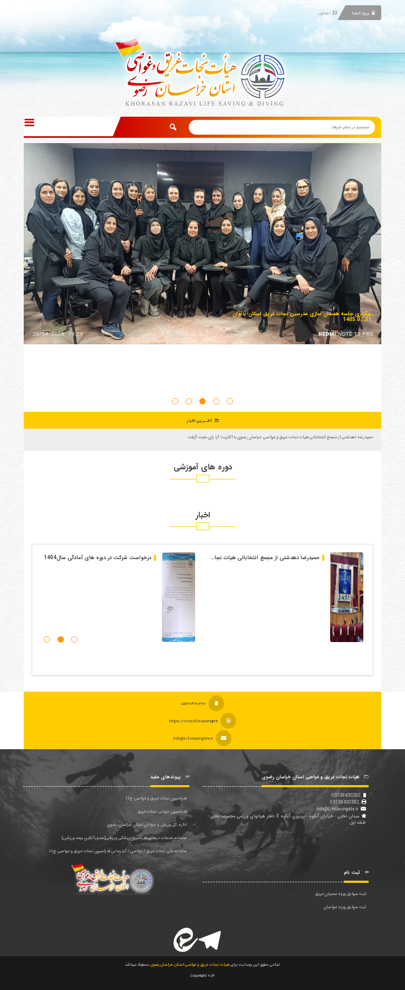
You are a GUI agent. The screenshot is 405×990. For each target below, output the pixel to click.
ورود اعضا (360, 13)
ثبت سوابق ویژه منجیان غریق (340, 894)
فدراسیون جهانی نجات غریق (162, 811)
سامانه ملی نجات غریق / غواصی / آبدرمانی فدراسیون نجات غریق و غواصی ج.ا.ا (118, 851)
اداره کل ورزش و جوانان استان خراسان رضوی (147, 825)
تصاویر (324, 13)
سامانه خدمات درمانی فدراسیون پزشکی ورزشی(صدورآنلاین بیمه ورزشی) (124, 838)
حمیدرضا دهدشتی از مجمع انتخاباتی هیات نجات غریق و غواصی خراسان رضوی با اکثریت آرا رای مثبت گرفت (280, 437)
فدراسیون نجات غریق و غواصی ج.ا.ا (156, 798)
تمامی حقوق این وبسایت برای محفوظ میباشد (202, 964)
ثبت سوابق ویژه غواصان (345, 907)
